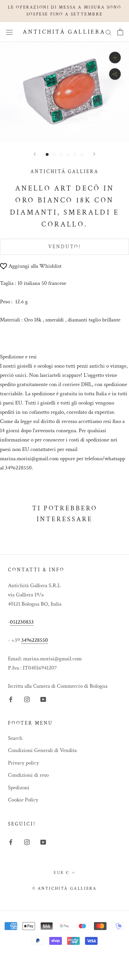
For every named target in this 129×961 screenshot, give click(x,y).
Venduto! (64, 247)
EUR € (61, 873)
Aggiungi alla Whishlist (35, 266)
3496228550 (34, 640)
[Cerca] (108, 32)
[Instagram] (27, 699)
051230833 (22, 622)
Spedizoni (18, 787)
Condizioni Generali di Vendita (42, 750)
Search (15, 738)
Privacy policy (23, 762)
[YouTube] (43, 699)
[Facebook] (11, 699)
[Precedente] (35, 154)
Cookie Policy (23, 799)
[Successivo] (94, 154)
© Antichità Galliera (64, 888)
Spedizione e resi (18, 356)
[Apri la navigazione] (9, 32)
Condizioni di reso (28, 775)
